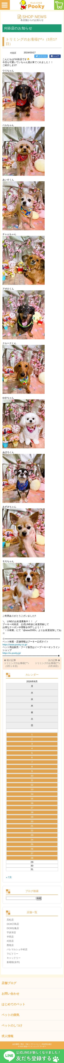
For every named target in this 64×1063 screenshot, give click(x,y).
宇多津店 (11, 932)
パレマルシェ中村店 (17, 949)
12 (32, 785)
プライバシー (35, 1044)
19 (32, 817)
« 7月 (9, 877)
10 (32, 775)
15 (32, 798)
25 (32, 844)
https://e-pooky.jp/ (11, 653)
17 (32, 807)
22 (32, 830)
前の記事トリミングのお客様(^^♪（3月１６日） (16, 663)
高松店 (10, 919)
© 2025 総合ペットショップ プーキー (32, 1046)
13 (32, 789)
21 (32, 826)
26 (32, 849)
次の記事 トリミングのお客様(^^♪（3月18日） (47, 663)
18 (32, 812)
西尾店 (10, 945)
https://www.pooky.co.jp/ (14, 644)
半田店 (10, 936)
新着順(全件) (13, 962)
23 (32, 835)
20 (32, 821)
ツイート (42, 56)
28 (32, 858)
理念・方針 (25, 1044)
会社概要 (15, 1044)
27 (32, 853)
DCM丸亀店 (13, 928)
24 (32, 839)
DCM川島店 (13, 924)
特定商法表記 (47, 1044)
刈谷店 (10, 941)
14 (32, 794)
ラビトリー (12, 953)
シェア (56, 56)
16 (32, 803)
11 (32, 780)
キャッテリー (14, 958)
